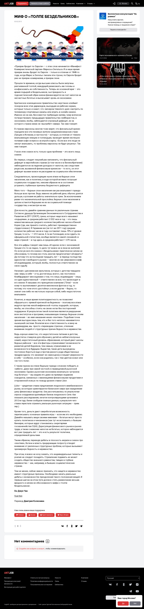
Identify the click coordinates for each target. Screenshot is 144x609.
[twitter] (76, 526)
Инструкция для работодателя (15, 587)
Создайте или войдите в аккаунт (31, 549)
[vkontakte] (62, 526)
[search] (132, 3)
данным (28, 213)
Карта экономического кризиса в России (115, 55)
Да (123, 603)
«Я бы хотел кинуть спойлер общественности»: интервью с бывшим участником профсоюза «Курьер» (117, 78)
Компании (79, 3)
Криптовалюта (47, 515)
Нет (135, 603)
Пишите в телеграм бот (118, 30)
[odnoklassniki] (71, 526)
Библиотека (70, 3)
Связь (63, 3)
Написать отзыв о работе (40, 3)
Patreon (21, 515)
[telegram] (81, 526)
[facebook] (67, 526)
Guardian (18, 496)
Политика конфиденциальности (41, 581)
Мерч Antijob (64, 515)
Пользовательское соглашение (41, 584)
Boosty (33, 515)
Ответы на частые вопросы (39, 578)
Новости (56, 3)
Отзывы (90, 3)
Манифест (7, 578)
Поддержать (22, 3)
